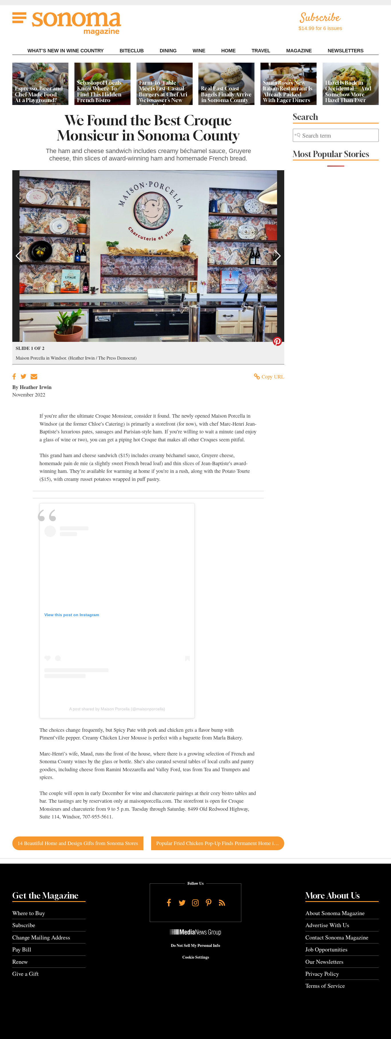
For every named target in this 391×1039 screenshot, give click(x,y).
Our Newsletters (324, 961)
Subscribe (23, 925)
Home (228, 50)
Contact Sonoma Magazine (336, 937)
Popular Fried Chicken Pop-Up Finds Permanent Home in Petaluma (220, 843)
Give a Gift (25, 973)
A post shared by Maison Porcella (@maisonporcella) (117, 709)
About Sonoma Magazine (335, 913)
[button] (19, 256)
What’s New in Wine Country (65, 50)
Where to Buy (28, 913)
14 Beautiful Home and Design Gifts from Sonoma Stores (77, 843)
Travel (261, 50)
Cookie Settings (195, 957)
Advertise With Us (327, 925)
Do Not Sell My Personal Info (195, 945)
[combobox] (336, 135)
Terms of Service (325, 986)
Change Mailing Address (41, 937)
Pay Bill (21, 949)
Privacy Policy (322, 973)
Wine (199, 50)
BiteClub (132, 50)
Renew (20, 961)
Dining (168, 50)
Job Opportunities (326, 949)
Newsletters (346, 50)
